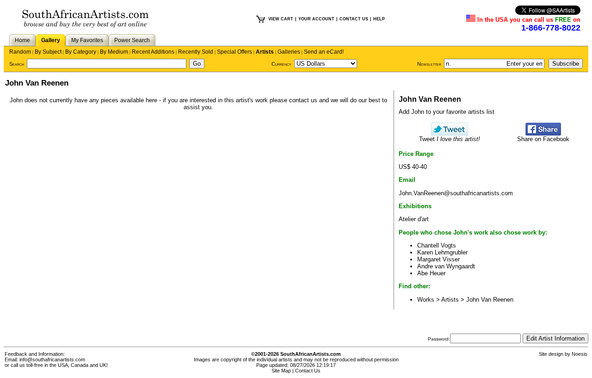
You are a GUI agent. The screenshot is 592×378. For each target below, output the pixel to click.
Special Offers (234, 52)
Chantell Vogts (436, 245)
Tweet (449, 139)
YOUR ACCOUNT (316, 19)
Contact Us (308, 370)
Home (22, 40)
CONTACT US (353, 19)
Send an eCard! (324, 52)
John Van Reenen (489, 299)
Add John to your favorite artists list (446, 111)
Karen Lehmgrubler (442, 252)
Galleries (289, 52)
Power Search (132, 40)
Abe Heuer (431, 273)
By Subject (48, 52)
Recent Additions (153, 52)
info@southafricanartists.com (52, 359)
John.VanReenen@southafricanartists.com (456, 193)
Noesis (579, 354)
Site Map (281, 370)
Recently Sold (195, 52)
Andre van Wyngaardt (446, 266)
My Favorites (87, 40)
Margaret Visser (438, 259)
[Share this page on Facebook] (543, 133)
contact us (303, 100)
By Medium (114, 52)
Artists (265, 52)
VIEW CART (280, 19)
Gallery (50, 40)
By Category (80, 52)
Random (20, 52)
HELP (379, 19)
